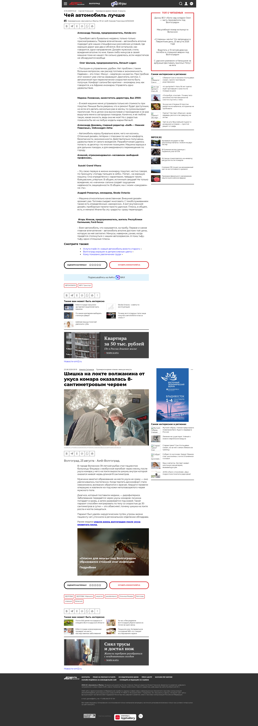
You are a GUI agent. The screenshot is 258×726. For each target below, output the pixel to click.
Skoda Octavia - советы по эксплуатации (128, 306)
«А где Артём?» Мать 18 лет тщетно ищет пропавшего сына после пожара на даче (177, 89)
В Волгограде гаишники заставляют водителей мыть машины (87, 307)
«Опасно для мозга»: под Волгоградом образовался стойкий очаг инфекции (108, 560)
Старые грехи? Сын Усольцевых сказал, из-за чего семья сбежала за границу (178, 447)
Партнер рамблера (104, 716)
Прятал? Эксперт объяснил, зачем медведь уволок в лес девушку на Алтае (177, 115)
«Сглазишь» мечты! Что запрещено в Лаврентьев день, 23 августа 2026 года (172, 41)
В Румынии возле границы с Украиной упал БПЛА (173, 150)
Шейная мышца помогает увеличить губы (86, 323)
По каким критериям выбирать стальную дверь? (88, 314)
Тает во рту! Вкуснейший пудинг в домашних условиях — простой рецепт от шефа (177, 124)
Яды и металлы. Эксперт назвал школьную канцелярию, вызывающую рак (176, 465)
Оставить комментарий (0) (129, 265)
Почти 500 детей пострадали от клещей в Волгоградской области (90, 622)
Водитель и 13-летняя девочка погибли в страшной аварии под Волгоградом (172, 52)
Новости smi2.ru (73, 361)
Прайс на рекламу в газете (104, 677)
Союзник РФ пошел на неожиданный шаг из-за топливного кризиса (177, 168)
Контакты (86, 677)
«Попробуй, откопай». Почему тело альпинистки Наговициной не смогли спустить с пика (177, 97)
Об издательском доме (129, 677)
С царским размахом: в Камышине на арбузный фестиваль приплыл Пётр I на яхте (172, 63)
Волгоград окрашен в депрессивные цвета (107, 251)
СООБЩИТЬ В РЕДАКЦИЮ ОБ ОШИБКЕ (134, 680)
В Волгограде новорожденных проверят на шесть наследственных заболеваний (88, 631)
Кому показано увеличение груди (102, 254)
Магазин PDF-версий (163, 677)
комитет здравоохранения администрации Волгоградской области (92, 447)
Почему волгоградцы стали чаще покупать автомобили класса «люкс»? (132, 315)
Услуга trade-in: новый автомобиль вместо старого (111, 249)
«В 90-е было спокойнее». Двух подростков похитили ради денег (177, 473)
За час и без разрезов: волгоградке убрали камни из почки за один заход (130, 623)
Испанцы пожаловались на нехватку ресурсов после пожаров (177, 159)
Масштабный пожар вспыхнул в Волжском (172, 31)
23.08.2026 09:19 (70, 369)
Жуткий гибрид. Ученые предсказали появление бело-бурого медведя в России (178, 430)
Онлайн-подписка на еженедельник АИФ (99, 680)
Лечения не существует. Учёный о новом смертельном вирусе (177, 438)
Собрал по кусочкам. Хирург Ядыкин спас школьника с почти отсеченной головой (178, 456)
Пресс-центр (147, 677)
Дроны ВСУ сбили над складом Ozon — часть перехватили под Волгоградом (172, 20)
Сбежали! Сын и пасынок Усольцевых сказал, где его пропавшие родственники (178, 80)
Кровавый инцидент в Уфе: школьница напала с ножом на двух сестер (177, 142)
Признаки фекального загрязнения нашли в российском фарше (176, 177)
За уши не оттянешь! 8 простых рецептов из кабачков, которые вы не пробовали (178, 106)
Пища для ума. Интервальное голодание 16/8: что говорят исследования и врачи (130, 631)
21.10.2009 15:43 (70, 11)
